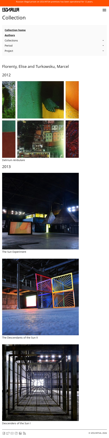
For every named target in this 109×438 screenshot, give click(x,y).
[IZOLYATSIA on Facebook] (4, 434)
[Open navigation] (104, 10)
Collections (11, 40)
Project (9, 51)
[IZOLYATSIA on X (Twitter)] (8, 434)
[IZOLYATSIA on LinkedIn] (20, 434)
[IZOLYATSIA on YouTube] (12, 434)
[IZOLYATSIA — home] (10, 10)
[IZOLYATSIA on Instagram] (16, 434)
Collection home (15, 30)
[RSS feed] (24, 434)
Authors (10, 35)
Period (8, 45)
